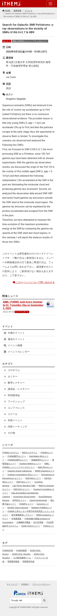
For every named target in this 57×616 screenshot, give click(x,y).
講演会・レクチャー (19, 389)
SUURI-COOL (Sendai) (21, 554)
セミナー (6, 41)
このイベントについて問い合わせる (35, 282)
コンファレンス (16, 407)
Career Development (38, 500)
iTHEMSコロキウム (10, 452)
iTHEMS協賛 (21, 550)
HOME (7, 10)
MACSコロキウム (29, 452)
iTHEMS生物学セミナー (17, 460)
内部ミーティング (17, 426)
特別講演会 (14, 395)
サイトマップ (12, 584)
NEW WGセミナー (33, 478)
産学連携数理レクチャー (22, 515)
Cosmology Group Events (24, 496)
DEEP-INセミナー (23, 482)
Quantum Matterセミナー (30, 463)
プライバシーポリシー (41, 584)
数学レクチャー (16, 382)
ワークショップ (16, 401)
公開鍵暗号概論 (23, 522)
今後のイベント (16, 332)
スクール (12, 414)
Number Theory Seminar (17, 508)
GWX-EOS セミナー (21, 489)
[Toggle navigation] (50, 4)
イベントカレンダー (19, 351)
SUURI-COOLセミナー (30, 526)
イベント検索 (15, 345)
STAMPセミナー (26, 504)
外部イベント (15, 420)
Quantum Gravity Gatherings (19, 471)
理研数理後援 (13, 561)
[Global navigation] (11, 4)
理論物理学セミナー (40, 460)
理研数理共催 (28, 561)
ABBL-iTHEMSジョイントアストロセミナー (29, 41)
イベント (29, 10)
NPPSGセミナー (19, 500)
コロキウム (14, 370)
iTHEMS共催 (7, 550)
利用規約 (25, 584)
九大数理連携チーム (22, 558)
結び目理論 (38, 522)
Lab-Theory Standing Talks (23, 485)
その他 (11, 432)
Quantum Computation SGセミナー (22, 474)
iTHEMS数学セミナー (16, 456)
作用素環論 (16, 519)
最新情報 (17, 10)
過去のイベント (16, 339)
